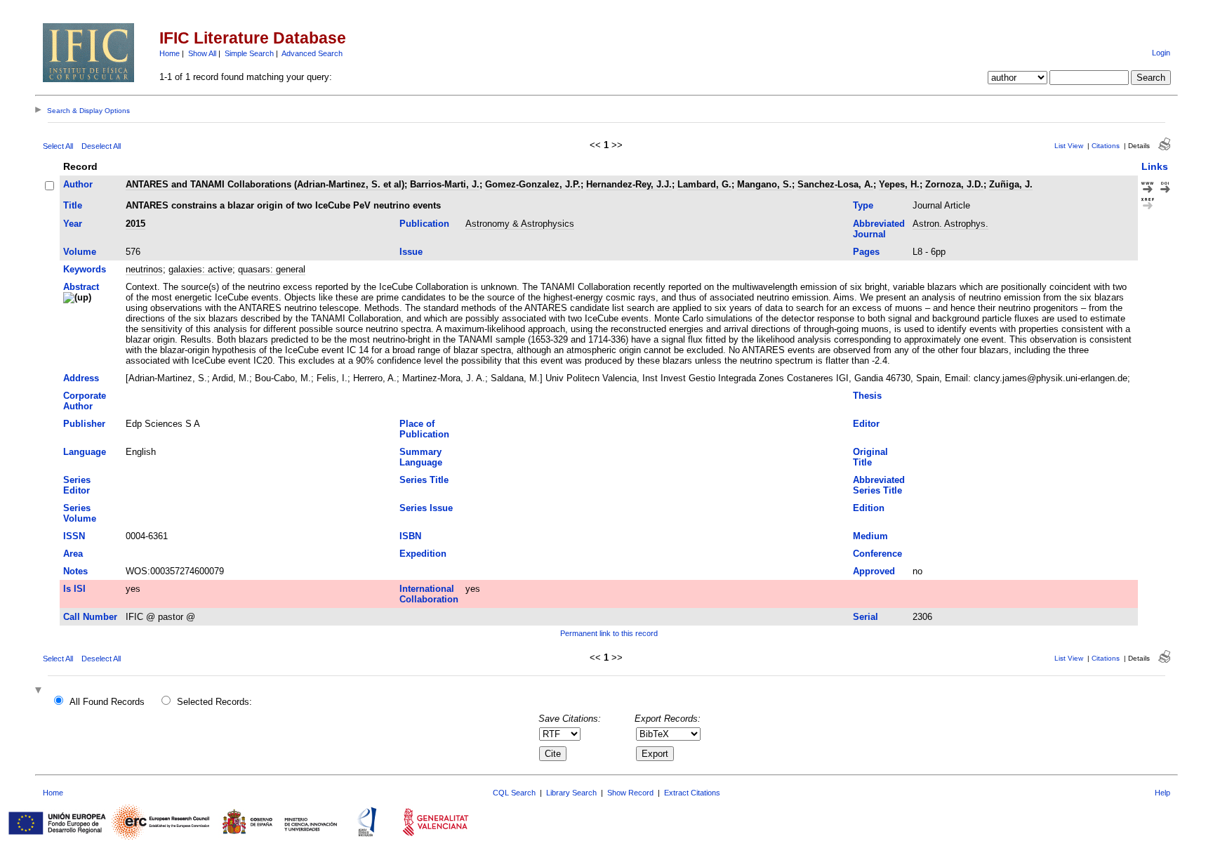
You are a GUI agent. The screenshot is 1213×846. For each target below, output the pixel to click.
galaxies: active (200, 269)
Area (73, 553)
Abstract (81, 287)
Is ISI (74, 588)
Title (72, 205)
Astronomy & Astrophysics (519, 223)
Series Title (424, 480)
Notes (75, 571)
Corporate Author (84, 400)
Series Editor (77, 485)
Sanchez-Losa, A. (835, 184)
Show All (202, 53)
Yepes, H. (899, 184)
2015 (135, 223)
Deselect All (101, 146)
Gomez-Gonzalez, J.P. (533, 184)
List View (1068, 146)
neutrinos (144, 269)
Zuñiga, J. (1011, 184)
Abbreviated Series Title (879, 485)
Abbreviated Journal (879, 228)
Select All (58, 146)
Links (1154, 166)
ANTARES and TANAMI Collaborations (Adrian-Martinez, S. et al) (265, 184)
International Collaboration (428, 593)
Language (84, 452)
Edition (868, 508)
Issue (411, 251)
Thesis (867, 395)
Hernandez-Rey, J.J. (629, 184)
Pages (866, 251)
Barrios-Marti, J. (444, 184)
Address (81, 378)
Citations (1106, 146)
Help (1162, 792)
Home (169, 53)
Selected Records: (214, 701)
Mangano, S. (764, 184)
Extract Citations (692, 792)
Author (78, 184)
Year (72, 223)
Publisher (84, 423)
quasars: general (271, 269)
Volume (79, 251)
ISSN (74, 536)
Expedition (422, 553)
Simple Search (249, 53)
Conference (877, 553)
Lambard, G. (704, 184)
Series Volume (79, 513)
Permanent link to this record (609, 633)
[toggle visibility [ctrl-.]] (40, 691)
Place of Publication (424, 428)
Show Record (630, 792)
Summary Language (420, 457)
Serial (865, 617)
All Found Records (107, 701)
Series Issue (426, 508)
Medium (870, 536)
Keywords (84, 269)
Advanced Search (312, 53)
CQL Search (514, 792)
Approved (874, 571)
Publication (424, 223)
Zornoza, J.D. (954, 184)
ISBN (410, 536)
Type (863, 205)
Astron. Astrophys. (950, 223)
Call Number (90, 617)
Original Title (870, 457)
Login (1161, 52)
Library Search (571, 792)
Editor (866, 423)
